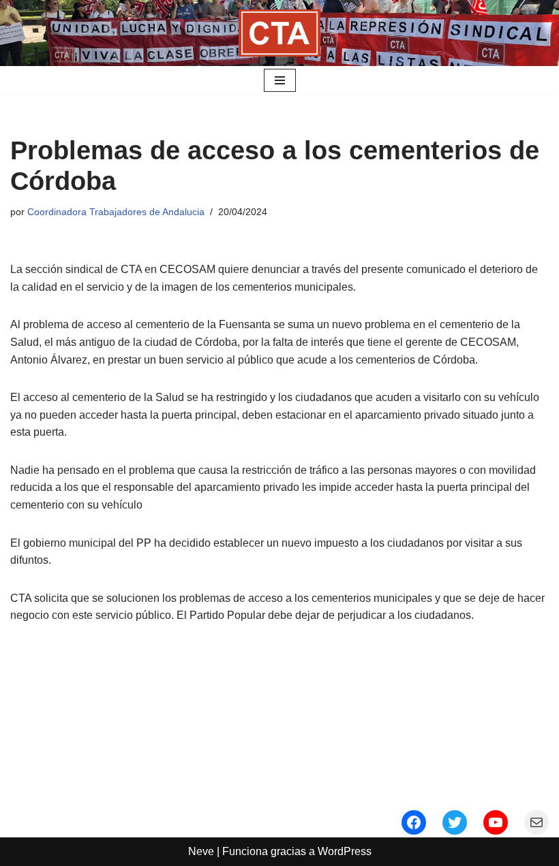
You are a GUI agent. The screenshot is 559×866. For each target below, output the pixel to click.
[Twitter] (454, 822)
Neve (201, 851)
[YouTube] (495, 822)
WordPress (345, 851)
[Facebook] (414, 822)
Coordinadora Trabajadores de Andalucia (116, 211)
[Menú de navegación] (280, 80)
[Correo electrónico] (536, 822)
